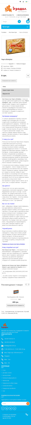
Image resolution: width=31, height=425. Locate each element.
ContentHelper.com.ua (9, 416)
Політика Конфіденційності (9, 378)
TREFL (11, 66)
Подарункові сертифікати (9, 388)
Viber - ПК (7, 363)
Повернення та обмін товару (10, 383)
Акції (4, 391)
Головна (3, 32)
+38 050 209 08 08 (9, 342)
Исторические (19, 311)
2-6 (6, 313)
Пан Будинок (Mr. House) (15, 297)
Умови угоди (6, 380)
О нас (4, 370)
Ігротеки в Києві (7, 375)
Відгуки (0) (6, 93)
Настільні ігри (13, 32)
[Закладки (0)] (20, 1)
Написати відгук (21, 64)
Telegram (7, 356)
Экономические (9, 311)
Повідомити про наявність (9, 80)
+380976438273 (7, 15)
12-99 (2, 313)
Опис (4, 86)
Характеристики (8, 90)
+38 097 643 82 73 (9, 339)
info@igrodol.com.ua (10, 345)
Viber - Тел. (7, 359)
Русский (26, 311)
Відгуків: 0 (11, 64)
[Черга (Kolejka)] (15, 46)
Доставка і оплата (7, 372)
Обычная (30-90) (12, 313)
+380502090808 (22, 15)
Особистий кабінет (7, 385)
